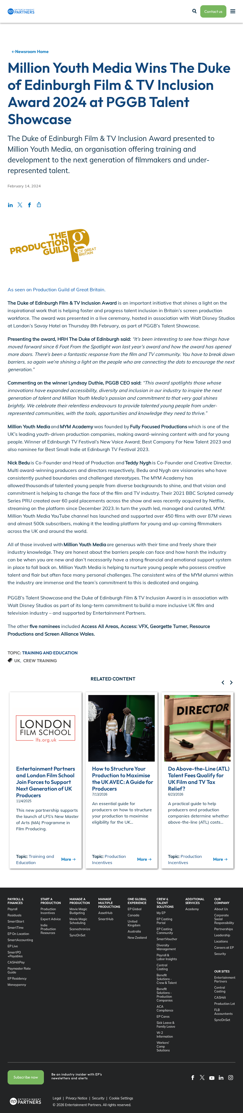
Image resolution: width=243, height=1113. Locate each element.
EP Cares (163, 1016)
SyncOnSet (77, 935)
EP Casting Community (165, 931)
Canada (133, 915)
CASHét (220, 997)
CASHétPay (16, 962)
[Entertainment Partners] (21, 11)
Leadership (222, 935)
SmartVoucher (167, 939)
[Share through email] (39, 204)
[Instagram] (230, 1077)
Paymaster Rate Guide (19, 970)
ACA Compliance (165, 1008)
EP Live (13, 946)
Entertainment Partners (224, 979)
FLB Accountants (223, 1012)
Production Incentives (48, 911)
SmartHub (105, 919)
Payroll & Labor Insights (167, 957)
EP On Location (18, 934)
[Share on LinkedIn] (10, 204)
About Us (221, 909)
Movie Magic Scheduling (78, 921)
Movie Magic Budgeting (78, 911)
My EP (161, 913)
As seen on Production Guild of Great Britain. (57, 289)
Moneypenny (17, 985)
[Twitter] (202, 1077)
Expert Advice (51, 919)
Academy (192, 909)
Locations (221, 941)
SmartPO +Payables (15, 954)
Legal (57, 1098)
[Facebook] (192, 1077)
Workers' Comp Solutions (163, 1046)
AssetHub (105, 913)
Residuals (14, 915)
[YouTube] (211, 1077)
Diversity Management (166, 947)
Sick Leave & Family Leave (166, 1024)
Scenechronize (80, 929)
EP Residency (17, 978)
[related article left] (223, 683)
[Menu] (232, 11)
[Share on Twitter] (20, 204)
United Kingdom (134, 923)
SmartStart (16, 921)
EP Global (134, 909)
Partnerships (223, 929)
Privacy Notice (76, 1098)
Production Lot (224, 1004)
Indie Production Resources (48, 929)
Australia (134, 931)
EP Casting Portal (164, 921)
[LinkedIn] (221, 1077)
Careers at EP (224, 947)
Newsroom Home (32, 51)
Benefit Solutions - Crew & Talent (167, 979)
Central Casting (162, 967)
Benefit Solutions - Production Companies (165, 994)
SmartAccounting (20, 940)
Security (220, 954)
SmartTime (15, 927)
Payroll (12, 909)
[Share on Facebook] (29, 204)
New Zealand (137, 937)
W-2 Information (165, 1034)
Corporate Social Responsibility (224, 919)
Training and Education (50, 653)
